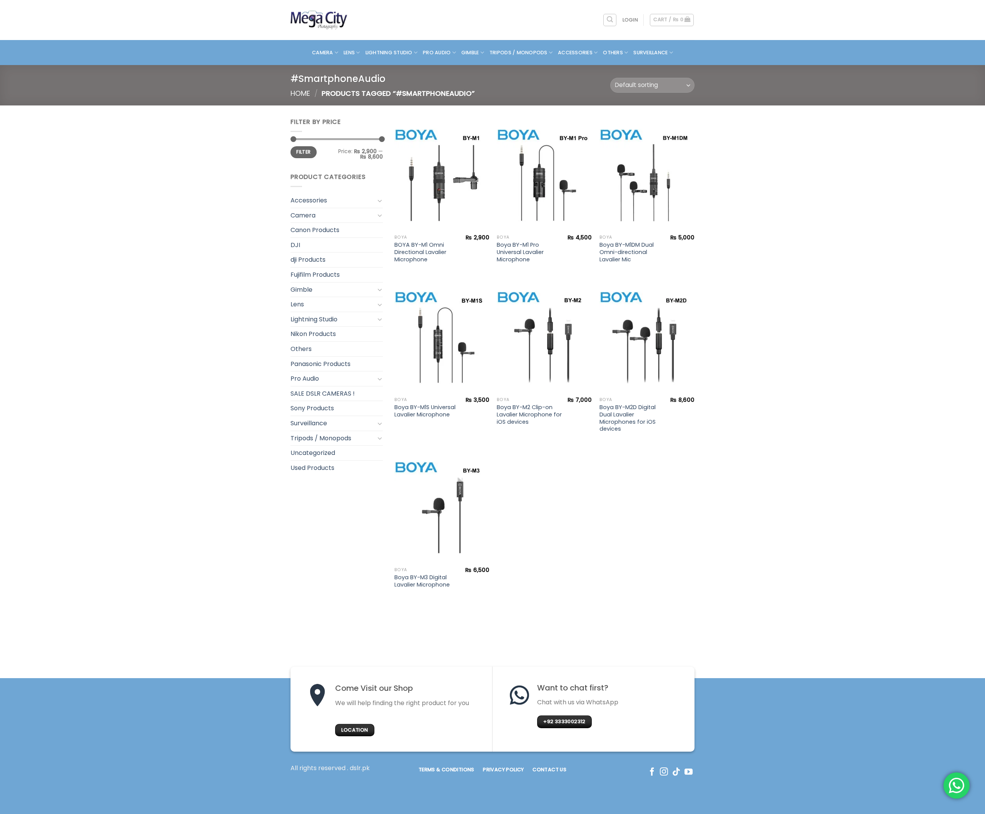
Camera (322, 52)
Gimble (470, 52)
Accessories (575, 52)
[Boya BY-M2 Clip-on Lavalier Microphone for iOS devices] (544, 336)
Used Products (312, 467)
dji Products (308, 259)
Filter (303, 152)
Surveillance (650, 52)
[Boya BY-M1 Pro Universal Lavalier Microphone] (544, 174)
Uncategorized (312, 452)
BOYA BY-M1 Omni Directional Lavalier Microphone (420, 252)
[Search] (609, 20)
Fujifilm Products (315, 274)
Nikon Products (313, 333)
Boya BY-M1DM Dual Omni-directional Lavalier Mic (626, 252)
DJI (295, 245)
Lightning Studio (389, 52)
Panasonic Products (320, 363)
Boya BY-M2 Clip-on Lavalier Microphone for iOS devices (529, 414)
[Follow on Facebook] (652, 772)
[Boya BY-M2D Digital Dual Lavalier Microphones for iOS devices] (647, 336)
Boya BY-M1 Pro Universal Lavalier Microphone (520, 252)
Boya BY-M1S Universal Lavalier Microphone (425, 411)
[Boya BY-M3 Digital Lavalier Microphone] (441, 506)
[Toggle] (380, 200)
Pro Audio (437, 52)
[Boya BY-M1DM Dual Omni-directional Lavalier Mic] (647, 174)
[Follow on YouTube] (688, 772)
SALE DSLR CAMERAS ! (322, 393)
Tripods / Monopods (518, 52)
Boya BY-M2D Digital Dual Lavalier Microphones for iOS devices (627, 418)
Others (613, 52)
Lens (349, 52)
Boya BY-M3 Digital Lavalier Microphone (422, 581)
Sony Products (312, 408)
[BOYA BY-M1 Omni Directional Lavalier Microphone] (441, 174)
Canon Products (314, 230)
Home (300, 93)
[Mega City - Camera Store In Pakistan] (318, 20)
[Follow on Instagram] (664, 772)
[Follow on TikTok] (676, 772)
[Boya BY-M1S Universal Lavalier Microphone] (441, 336)
